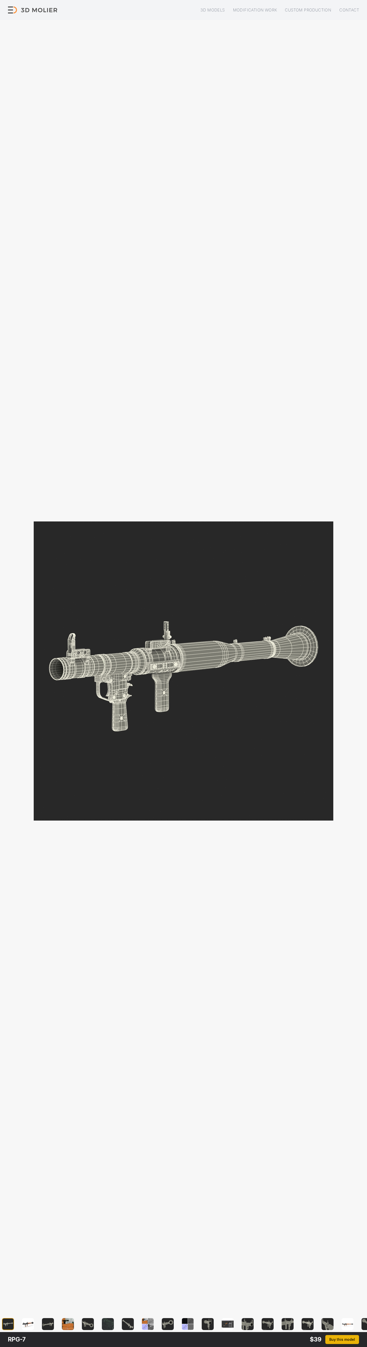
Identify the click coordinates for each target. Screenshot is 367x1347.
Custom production (308, 9)
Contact (349, 9)
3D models (212, 9)
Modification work (255, 9)
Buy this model (342, 1339)
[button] (11, 1324)
